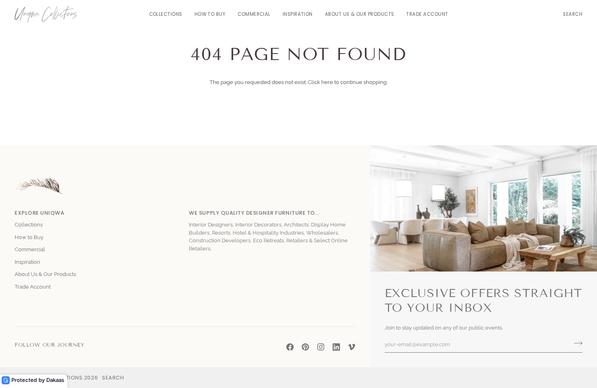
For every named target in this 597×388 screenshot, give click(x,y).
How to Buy (29, 237)
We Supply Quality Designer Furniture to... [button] (254, 213)
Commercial (30, 249)
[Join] (575, 343)
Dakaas (55, 380)
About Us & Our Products (45, 274)
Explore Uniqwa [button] (39, 213)
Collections (29, 225)
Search (113, 378)
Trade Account (33, 287)
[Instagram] (320, 347)
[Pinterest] (305, 347)
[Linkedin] (336, 347)
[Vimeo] (351, 347)
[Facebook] (290, 347)
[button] (165, 14)
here (327, 82)
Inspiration (27, 262)
